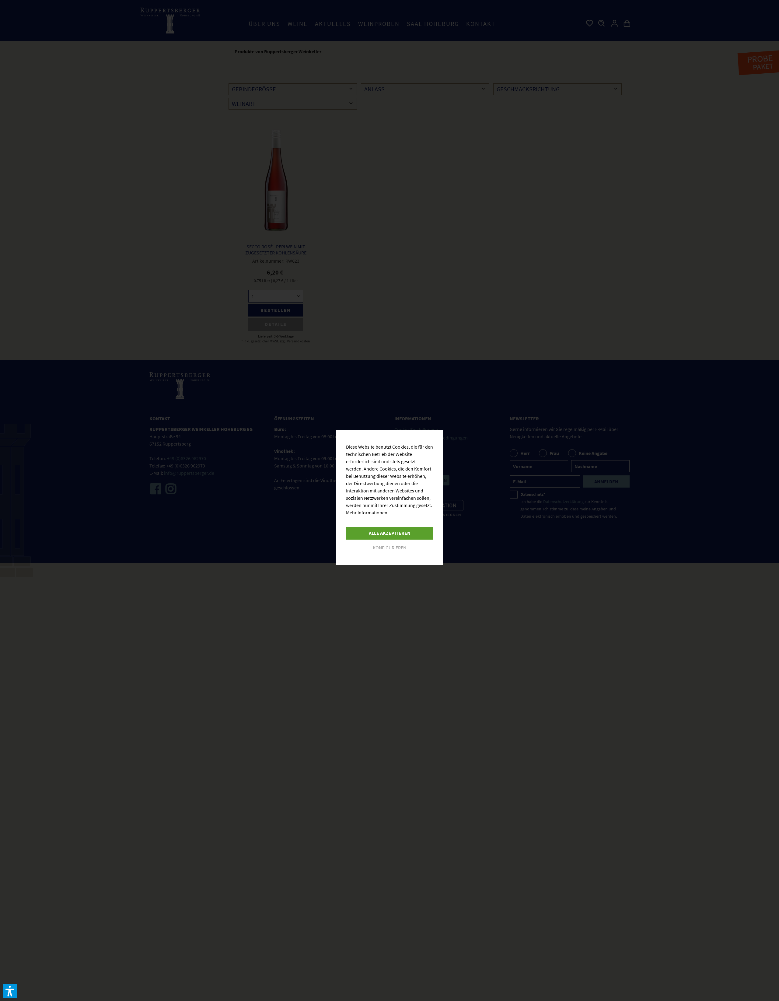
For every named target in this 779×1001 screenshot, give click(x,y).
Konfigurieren (389, 547)
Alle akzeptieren (389, 533)
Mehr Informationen (366, 512)
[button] (10, 991)
